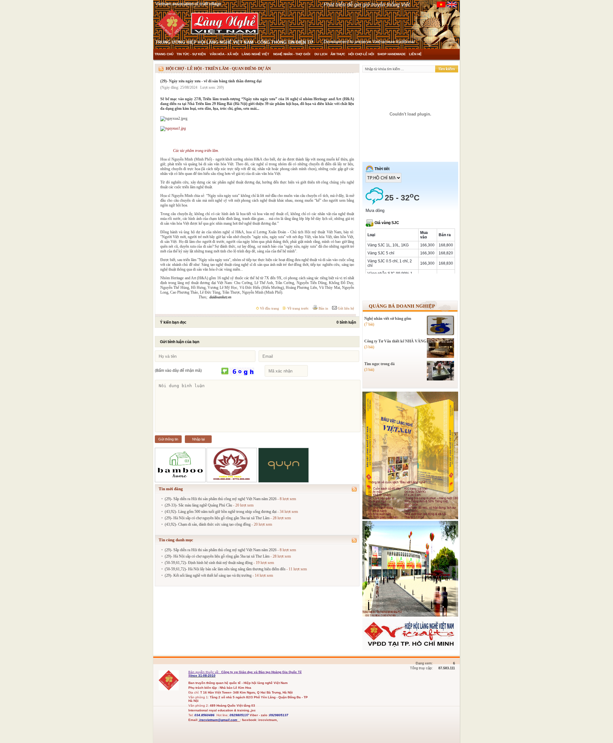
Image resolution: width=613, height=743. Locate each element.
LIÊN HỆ (415, 54)
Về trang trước (297, 308)
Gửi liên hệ (345, 308)
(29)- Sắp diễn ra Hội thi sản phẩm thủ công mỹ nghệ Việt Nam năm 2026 (220, 499)
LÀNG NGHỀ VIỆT (256, 54)
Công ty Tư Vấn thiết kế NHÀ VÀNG (395, 341)
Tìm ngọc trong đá (379, 364)
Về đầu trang (269, 308)
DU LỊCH (320, 54)
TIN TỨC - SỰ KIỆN (192, 54)
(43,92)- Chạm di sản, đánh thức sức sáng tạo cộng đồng (208, 524)
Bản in (323, 308)
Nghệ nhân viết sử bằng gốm (387, 318)
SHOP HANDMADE (391, 54)
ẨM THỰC (337, 54)
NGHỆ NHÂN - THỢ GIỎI (292, 54)
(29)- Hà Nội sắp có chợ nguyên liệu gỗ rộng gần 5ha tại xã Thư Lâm (217, 518)
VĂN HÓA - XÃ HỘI (224, 54)
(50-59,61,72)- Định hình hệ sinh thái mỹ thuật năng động (209, 562)
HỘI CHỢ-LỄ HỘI (361, 54)
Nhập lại (198, 439)
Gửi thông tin (168, 439)
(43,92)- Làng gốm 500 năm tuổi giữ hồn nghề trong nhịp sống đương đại (220, 511)
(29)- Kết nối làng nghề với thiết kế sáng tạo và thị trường (208, 575)
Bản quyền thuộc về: (204, 672)
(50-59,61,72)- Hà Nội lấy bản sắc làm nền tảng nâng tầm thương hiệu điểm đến (225, 569)
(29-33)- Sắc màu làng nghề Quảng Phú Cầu (198, 505)
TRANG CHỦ (164, 54)
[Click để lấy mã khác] (225, 371)
